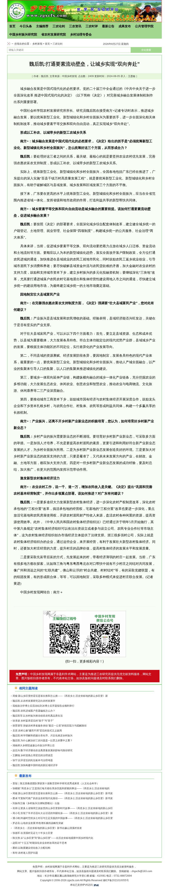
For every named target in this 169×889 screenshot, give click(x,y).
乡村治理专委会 (81, 34)
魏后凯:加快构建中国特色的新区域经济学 (35, 765)
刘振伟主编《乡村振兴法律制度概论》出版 (36, 803)
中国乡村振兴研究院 (23, 34)
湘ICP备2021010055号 (116, 880)
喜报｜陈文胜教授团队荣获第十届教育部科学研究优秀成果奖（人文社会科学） (56, 783)
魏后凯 (44, 76)
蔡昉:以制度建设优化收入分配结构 (31, 847)
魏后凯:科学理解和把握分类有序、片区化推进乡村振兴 (43, 735)
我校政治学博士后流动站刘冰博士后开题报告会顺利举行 (43, 705)
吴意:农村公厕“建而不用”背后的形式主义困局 (37, 730)
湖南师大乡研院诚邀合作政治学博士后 (34, 745)
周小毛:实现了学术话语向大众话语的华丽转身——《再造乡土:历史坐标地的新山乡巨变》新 (63, 813)
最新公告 (108, 26)
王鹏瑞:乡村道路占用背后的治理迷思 (33, 755)
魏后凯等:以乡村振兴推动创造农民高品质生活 (38, 715)
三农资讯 (75, 26)
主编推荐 (42, 26)
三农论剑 (59, 26)
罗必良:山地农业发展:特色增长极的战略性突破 (38, 823)
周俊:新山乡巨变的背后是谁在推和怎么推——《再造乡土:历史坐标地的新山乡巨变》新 (60, 695)
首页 (12, 26)
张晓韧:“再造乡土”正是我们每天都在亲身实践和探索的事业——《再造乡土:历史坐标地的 (61, 788)
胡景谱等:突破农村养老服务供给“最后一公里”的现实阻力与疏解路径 (50, 725)
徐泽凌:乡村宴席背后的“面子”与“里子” (33, 720)
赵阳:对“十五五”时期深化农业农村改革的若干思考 (40, 843)
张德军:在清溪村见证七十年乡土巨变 (33, 833)
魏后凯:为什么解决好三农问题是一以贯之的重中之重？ (43, 740)
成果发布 (125, 26)
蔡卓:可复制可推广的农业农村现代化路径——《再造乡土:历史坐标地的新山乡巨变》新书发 (63, 798)
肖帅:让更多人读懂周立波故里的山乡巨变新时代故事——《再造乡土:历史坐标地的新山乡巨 (63, 808)
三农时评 (92, 26)
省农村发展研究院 (53, 34)
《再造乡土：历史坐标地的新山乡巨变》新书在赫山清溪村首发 (47, 828)
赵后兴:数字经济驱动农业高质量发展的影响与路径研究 (43, 750)
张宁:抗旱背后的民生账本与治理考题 (33, 760)
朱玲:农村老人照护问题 (25, 852)
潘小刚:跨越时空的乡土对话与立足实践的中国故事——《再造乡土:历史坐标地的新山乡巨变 (63, 818)
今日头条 (26, 26)
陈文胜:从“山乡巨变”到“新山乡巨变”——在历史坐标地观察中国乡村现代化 (53, 838)
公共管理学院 (144, 26)
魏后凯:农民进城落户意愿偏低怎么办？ (34, 710)
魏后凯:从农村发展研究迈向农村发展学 (34, 700)
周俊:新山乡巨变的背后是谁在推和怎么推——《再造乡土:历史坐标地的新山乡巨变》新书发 (63, 793)
